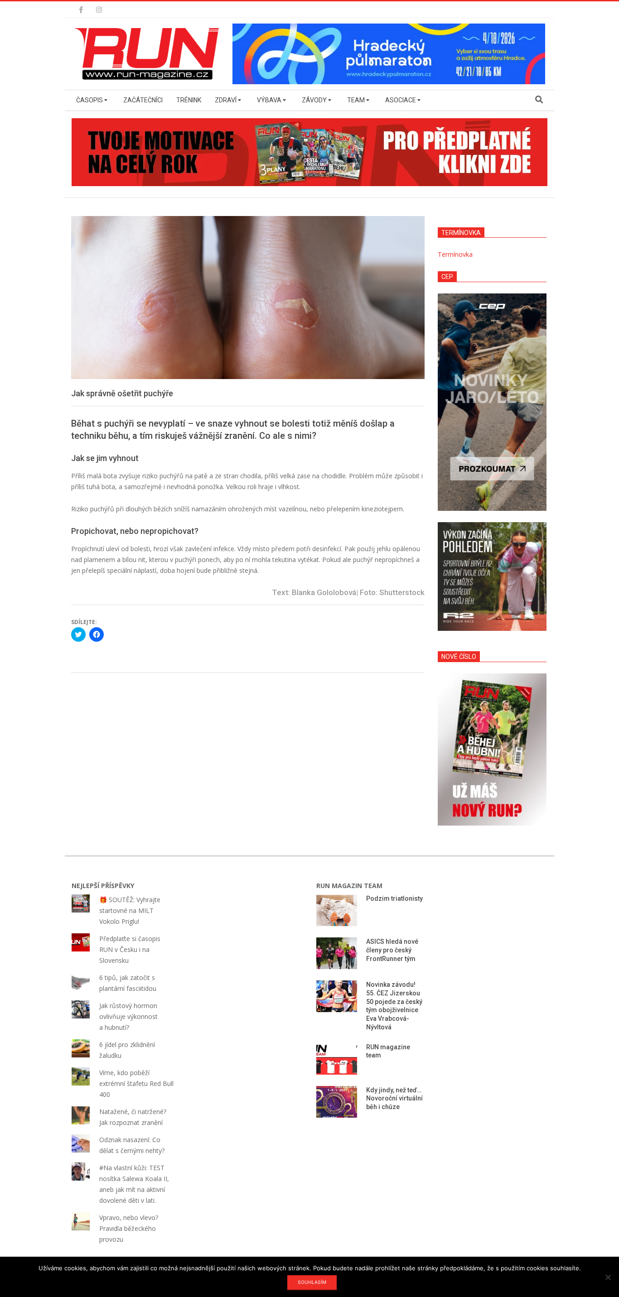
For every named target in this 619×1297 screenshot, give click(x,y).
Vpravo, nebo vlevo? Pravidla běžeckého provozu (128, 1228)
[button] (149, 54)
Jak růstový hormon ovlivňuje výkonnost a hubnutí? (128, 1016)
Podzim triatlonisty (394, 898)
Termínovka (455, 254)
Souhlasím (312, 1282)
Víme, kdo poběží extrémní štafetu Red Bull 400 (136, 1083)
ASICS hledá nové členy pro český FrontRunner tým (392, 950)
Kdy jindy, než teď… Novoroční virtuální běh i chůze (394, 1098)
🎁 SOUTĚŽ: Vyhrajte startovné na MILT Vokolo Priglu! (129, 910)
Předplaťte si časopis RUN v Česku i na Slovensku (129, 949)
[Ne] (607, 1277)
